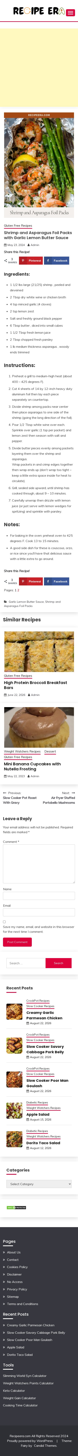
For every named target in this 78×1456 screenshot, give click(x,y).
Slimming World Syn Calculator (24, 1376)
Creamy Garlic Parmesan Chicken (30, 1325)
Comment (11, 842)
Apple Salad (37, 1114)
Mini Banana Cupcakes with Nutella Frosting (32, 766)
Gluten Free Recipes (18, 225)
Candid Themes (45, 1446)
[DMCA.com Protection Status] (16, 1208)
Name (7, 889)
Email (7, 905)
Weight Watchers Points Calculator (28, 1383)
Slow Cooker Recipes (40, 1006)
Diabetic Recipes (37, 1102)
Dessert (50, 751)
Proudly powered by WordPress (30, 1441)
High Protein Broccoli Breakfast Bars (35, 685)
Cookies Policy (17, 1267)
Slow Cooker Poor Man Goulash (29, 1340)
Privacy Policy (17, 1289)
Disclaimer (14, 1274)
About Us (14, 1252)
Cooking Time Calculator (20, 1405)
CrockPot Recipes (38, 1000)
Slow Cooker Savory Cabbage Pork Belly (36, 1333)
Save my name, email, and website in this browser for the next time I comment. (38, 929)
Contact (13, 1260)
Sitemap (13, 1297)
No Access (15, 1282)
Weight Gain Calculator (19, 1398)
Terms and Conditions (22, 1304)
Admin (35, 245)
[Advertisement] (39, 68)
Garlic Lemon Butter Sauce (26, 602)
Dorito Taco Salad (43, 1142)
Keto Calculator (14, 1391)
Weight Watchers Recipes (22, 751)
